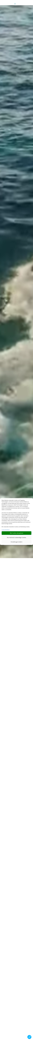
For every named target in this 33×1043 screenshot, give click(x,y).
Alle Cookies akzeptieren (16, 533)
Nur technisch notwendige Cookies (16, 537)
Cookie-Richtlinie (6, 530)
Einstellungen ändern (16, 542)
